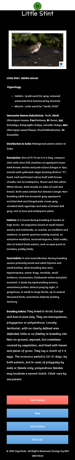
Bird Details (38, 400)
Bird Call (37, 439)
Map (37, 413)
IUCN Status (37, 426)
